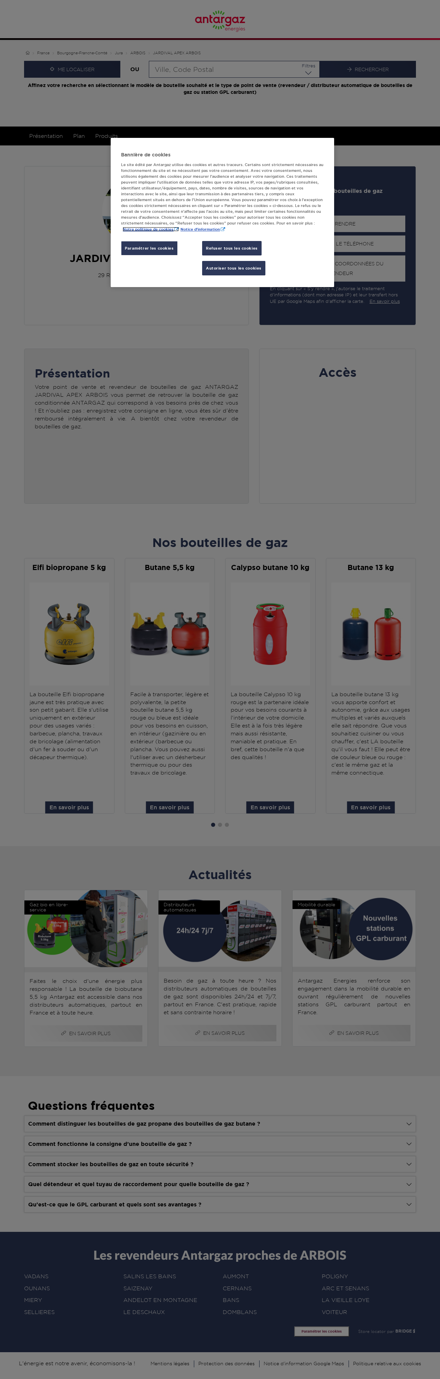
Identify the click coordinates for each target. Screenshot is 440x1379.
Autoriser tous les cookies (234, 268)
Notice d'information (200, 229)
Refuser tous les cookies (232, 248)
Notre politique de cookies (148, 229)
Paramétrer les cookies (149, 248)
